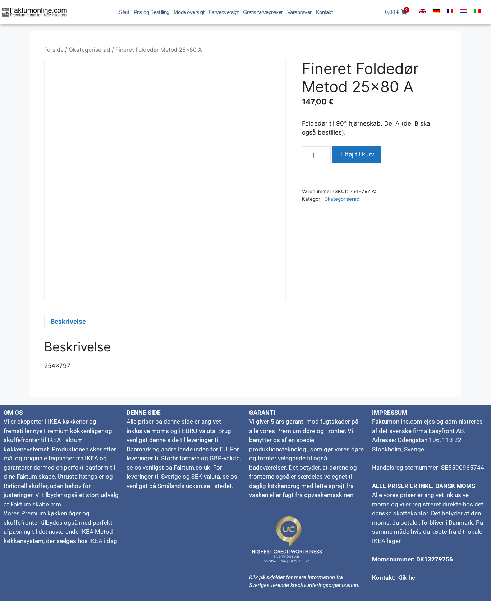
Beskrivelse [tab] (68, 321)
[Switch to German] (436, 11)
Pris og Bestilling (151, 12)
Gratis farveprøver (263, 12)
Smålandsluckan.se (183, 486)
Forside (54, 49)
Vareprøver (299, 12)
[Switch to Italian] (477, 11)
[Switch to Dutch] (464, 11)
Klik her (407, 577)
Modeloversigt (189, 12)
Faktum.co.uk (192, 467)
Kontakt (324, 12)
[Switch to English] (423, 11)
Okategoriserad (89, 49)
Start (124, 12)
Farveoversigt (223, 12)
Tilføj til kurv (356, 154)
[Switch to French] (450, 11)
